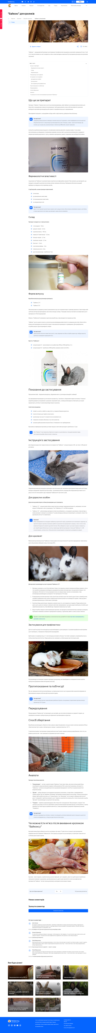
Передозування (33, 88)
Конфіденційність (67, 1019)
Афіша (16, 5)
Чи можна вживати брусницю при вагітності (42, 956)
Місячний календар (76, 5)
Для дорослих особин (36, 79)
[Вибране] (87, 2)
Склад (32, 70)
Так (56, 891)
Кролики (19, 18)
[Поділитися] (77, 46)
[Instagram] (31, 1)
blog (11, 1)
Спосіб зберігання (34, 90)
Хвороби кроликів (27, 18)
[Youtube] (22, 1)
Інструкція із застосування (36, 77)
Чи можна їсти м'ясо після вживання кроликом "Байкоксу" (43, 94)
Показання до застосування (36, 74)
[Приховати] (86, 63)
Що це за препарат (34, 65)
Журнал (31, 5)
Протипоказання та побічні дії (37, 85)
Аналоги (32, 92)
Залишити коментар (58, 910)
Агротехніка (64, 5)
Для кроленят (34, 81)
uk (74, 2)
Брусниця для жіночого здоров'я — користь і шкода (44, 947)
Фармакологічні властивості (37, 68)
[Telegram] (28, 1)
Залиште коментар (37, 906)
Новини (24, 5)
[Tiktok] (34, 1)
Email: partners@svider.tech (69, 1027)
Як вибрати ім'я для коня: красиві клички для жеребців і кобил (46, 929)
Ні (60, 891)
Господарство (40, 5)
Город (55, 5)
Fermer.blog (9, 5)
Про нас (65, 1021)
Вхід (80, 1)
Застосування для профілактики (38, 83)
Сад (49, 5)
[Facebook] (25, 1)
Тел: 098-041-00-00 (67, 1025)
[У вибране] (31, 968)
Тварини (13, 18)
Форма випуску (34, 72)
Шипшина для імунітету (37, 937)
